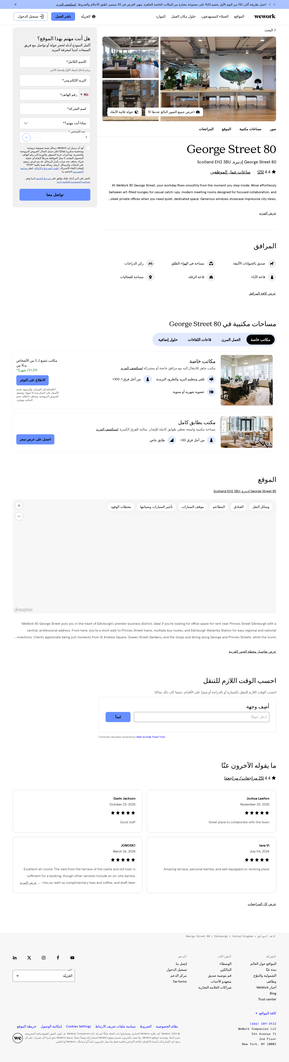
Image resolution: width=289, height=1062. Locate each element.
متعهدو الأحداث (221, 981)
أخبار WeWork (266, 987)
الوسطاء (225, 963)
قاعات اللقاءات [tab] (199, 339)
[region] (144, 556)
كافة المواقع (266, 936)
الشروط (145, 1026)
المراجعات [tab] (206, 129)
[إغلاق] (15, 4)
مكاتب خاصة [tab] (260, 339)
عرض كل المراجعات (262, 904)
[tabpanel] (189, 78)
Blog (273, 993)
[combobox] (84, 94)
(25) (260, 172)
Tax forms (180, 981)
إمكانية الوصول (51, 1026)
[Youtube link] (72, 958)
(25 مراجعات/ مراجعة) (244, 778)
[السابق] (274, 4)
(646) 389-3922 (263, 1024)
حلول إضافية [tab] (168, 339)
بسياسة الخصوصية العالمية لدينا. (73, 182)
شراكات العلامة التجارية (214, 987)
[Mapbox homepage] (23, 609)
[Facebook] (58, 958)
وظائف (271, 981)
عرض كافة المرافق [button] (262, 293)
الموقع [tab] (226, 129)
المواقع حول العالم (263, 963)
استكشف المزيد (66, 4)
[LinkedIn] (15, 958)
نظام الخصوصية (167, 1026)
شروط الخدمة (43, 178)
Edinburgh (221, 936)
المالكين (225, 969)
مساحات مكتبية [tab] (250, 129)
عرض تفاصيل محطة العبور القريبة (252, 651)
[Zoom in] (19, 505)
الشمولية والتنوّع (264, 975)
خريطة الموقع (26, 1026)
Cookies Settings (78, 1026)
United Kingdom (242, 936)
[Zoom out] (19, 516)
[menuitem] (239, 16)
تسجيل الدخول (177, 969)
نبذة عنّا (271, 969)
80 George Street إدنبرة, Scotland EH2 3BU (244, 491)
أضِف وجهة (257, 706)
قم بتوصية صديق (219, 975)
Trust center (267, 999)
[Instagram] (43, 958)
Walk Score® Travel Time (150, 737)
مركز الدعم (179, 975)
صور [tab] (273, 129)
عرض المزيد (267, 213)
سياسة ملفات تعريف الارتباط (115, 1026)
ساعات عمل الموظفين (230, 172)
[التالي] (270, 4)
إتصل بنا (181, 963)
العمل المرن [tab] (231, 339)
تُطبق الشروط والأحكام (46, 168)
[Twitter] (29, 958)
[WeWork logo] (264, 16)
